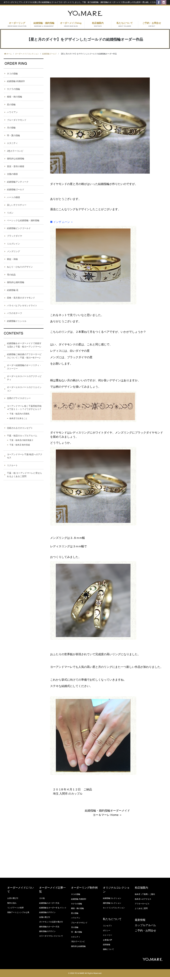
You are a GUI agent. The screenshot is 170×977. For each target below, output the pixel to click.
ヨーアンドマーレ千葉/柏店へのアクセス (24, 456)
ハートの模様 (13, 197)
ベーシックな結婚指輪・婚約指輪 (23, 220)
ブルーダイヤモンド (16, 119)
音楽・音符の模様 (15, 166)
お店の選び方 (12, 898)
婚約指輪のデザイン (47, 931)
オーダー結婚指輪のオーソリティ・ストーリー (24, 367)
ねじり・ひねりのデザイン (20, 266)
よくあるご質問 (141, 908)
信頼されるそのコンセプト (20, 427)
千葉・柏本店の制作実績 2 (21, 440)
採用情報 (106, 945)
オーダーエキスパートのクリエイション (24, 389)
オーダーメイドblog (71, 24)
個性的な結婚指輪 (15, 158)
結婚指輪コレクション (112, 898)
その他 (42, 898)
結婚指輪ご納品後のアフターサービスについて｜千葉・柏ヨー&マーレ (24, 356)
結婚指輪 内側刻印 (16, 81)
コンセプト (107, 926)
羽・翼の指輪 (13, 135)
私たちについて (125, 24)
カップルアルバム (145, 925)
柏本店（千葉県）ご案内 (145, 894)
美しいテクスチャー (16, 204)
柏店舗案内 (98, 24)
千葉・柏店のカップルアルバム (22, 435)
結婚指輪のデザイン (47, 912)
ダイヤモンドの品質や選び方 (51, 922)
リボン (10, 212)
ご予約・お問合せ (151, 24)
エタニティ (12, 143)
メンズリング (13, 251)
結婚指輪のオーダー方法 (49, 903)
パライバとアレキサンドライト (22, 305)
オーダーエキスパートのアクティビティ (24, 378)
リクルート (12, 465)
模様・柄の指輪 (14, 96)
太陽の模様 (12, 173)
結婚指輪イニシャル (16, 320)
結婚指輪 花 (12, 290)
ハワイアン (12, 112)
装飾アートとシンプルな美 (18, 912)
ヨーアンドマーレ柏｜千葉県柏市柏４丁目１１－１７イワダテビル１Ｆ (24, 407)
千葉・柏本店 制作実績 (19, 444)
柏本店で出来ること (18, 418)
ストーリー (107, 935)
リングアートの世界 (15, 908)
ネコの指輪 (12, 73)
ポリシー (106, 930)
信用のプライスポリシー (19, 398)
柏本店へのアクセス (143, 899)
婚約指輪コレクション (112, 903)
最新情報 (140, 919)
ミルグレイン (13, 243)
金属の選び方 (44, 917)
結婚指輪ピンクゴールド (19, 228)
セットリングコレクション (114, 908)
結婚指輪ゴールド (15, 189)
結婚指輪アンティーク (18, 181)
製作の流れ (11, 903)
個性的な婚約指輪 (15, 282)
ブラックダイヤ (14, 235)
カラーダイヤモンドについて (51, 936)
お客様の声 (107, 940)
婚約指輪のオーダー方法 (49, 927)
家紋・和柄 (12, 259)
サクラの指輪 (13, 88)
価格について (108, 949)
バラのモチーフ (14, 313)
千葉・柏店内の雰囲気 (19, 413)
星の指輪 (11, 104)
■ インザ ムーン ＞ (61, 222)
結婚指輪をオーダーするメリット (53, 908)
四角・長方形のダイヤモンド (21, 297)
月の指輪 (11, 127)
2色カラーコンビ (15, 150)
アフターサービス (142, 904)
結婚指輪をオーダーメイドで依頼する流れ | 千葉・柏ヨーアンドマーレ (24, 345)
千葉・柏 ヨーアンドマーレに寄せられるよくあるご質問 (24, 474)
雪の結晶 (11, 274)
